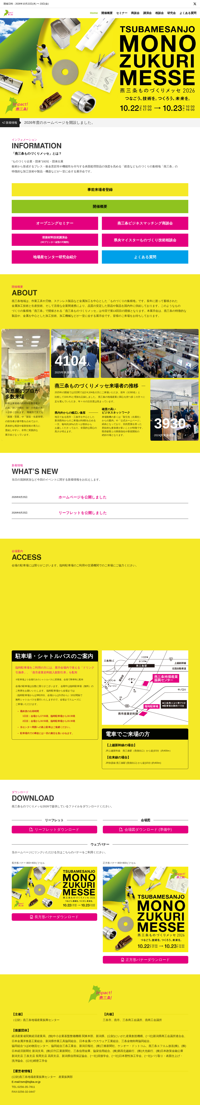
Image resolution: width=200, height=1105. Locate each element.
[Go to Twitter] (194, 3)
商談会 (135, 13)
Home (94, 13)
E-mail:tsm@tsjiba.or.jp (26, 1081)
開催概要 (107, 13)
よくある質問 (188, 13)
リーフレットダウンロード (57, 829)
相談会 (159, 13)
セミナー (122, 13)
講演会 (147, 13)
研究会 (171, 13)
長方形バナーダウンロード (57, 917)
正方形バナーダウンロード (148, 960)
